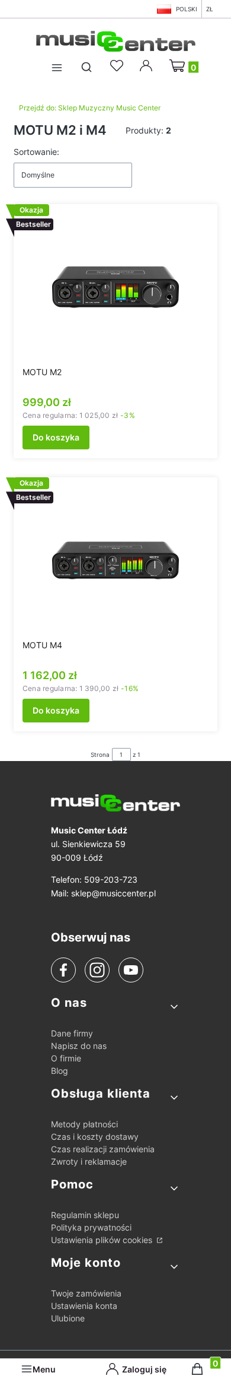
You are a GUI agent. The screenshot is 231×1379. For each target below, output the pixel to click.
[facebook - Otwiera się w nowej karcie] (63, 970)
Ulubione (68, 1318)
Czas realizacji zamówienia (103, 1149)
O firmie (66, 1058)
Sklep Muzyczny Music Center (90, 107)
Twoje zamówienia (86, 1293)
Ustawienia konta (84, 1306)
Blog (59, 1071)
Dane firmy (72, 1033)
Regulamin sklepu (85, 1215)
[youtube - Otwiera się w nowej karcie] (130, 970)
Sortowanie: (36, 152)
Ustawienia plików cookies (103, 1240)
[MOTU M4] (115, 560)
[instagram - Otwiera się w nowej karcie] (97, 970)
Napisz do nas (79, 1046)
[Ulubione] (118, 66)
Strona (100, 754)
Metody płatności (84, 1124)
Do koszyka (56, 437)
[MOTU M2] (115, 287)
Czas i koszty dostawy (95, 1136)
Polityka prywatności (91, 1227)
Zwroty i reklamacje (89, 1161)
